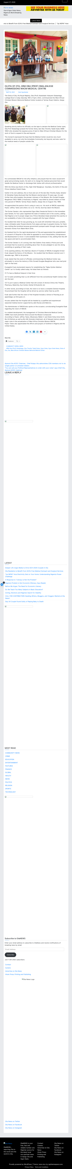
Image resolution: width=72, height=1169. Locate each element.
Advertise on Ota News (13, 971)
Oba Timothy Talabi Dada (32, 348)
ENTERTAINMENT (11, 763)
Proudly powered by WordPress (20, 1164)
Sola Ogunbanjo (23, 92)
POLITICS (8, 782)
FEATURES (9, 766)
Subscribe (10, 955)
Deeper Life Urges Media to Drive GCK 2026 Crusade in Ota (26, 568)
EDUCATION (9, 759)
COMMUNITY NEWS (12, 346)
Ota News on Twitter (12, 1121)
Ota (9, 350)
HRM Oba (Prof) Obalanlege (14, 348)
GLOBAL (8, 772)
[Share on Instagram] (37, 331)
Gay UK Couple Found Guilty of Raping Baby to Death (24, 601)
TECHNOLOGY (10, 792)
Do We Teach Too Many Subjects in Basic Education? (24, 589)
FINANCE (8, 769)
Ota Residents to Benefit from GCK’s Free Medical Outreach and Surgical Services (34, 571)
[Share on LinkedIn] (33, 331)
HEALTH (8, 776)
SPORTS (8, 789)
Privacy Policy (29, 1167)
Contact (8, 964)
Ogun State (44, 348)
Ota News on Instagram (13, 1128)
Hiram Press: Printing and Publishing (18, 974)
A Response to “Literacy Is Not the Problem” (21, 580)
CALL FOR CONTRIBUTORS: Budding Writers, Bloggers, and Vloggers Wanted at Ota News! (35, 597)
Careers (8, 968)
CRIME (7, 756)
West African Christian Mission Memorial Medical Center (28, 350)
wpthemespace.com (55, 1164)
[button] (45, 332)
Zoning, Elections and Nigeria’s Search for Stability (23, 593)
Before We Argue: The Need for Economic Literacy (23, 586)
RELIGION (8, 785)
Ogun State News (53, 348)
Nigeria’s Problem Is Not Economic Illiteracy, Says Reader (25, 583)
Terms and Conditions (41, 1167)
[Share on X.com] (30, 331)
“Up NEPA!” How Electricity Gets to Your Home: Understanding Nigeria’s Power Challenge (33, 575)
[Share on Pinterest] (40, 331)
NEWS (21, 346)
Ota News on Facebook (13, 1125)
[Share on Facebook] (26, 331)
